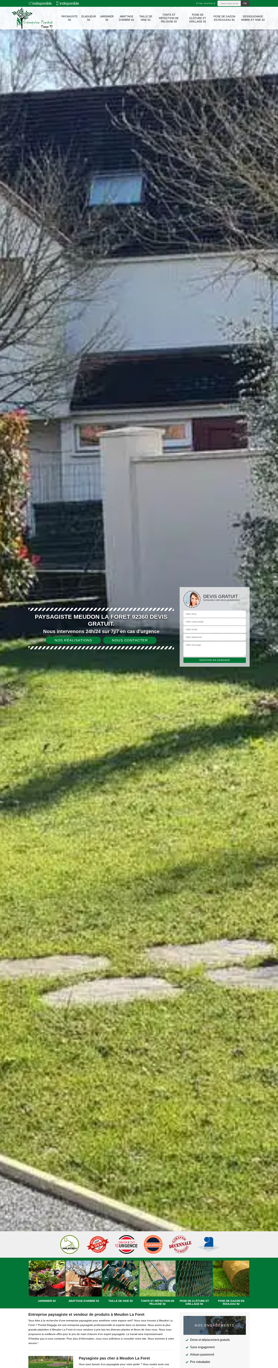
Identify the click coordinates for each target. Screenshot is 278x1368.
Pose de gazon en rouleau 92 (224, 18)
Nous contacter (130, 640)
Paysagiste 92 (69, 18)
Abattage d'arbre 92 (126, 18)
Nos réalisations (73, 640)
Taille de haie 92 (145, 18)
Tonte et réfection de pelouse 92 (169, 18)
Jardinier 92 (107, 18)
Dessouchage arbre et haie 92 (253, 18)
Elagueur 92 (89, 18)
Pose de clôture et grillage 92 (197, 18)
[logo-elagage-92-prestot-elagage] (32, 18)
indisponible (42, 3)
